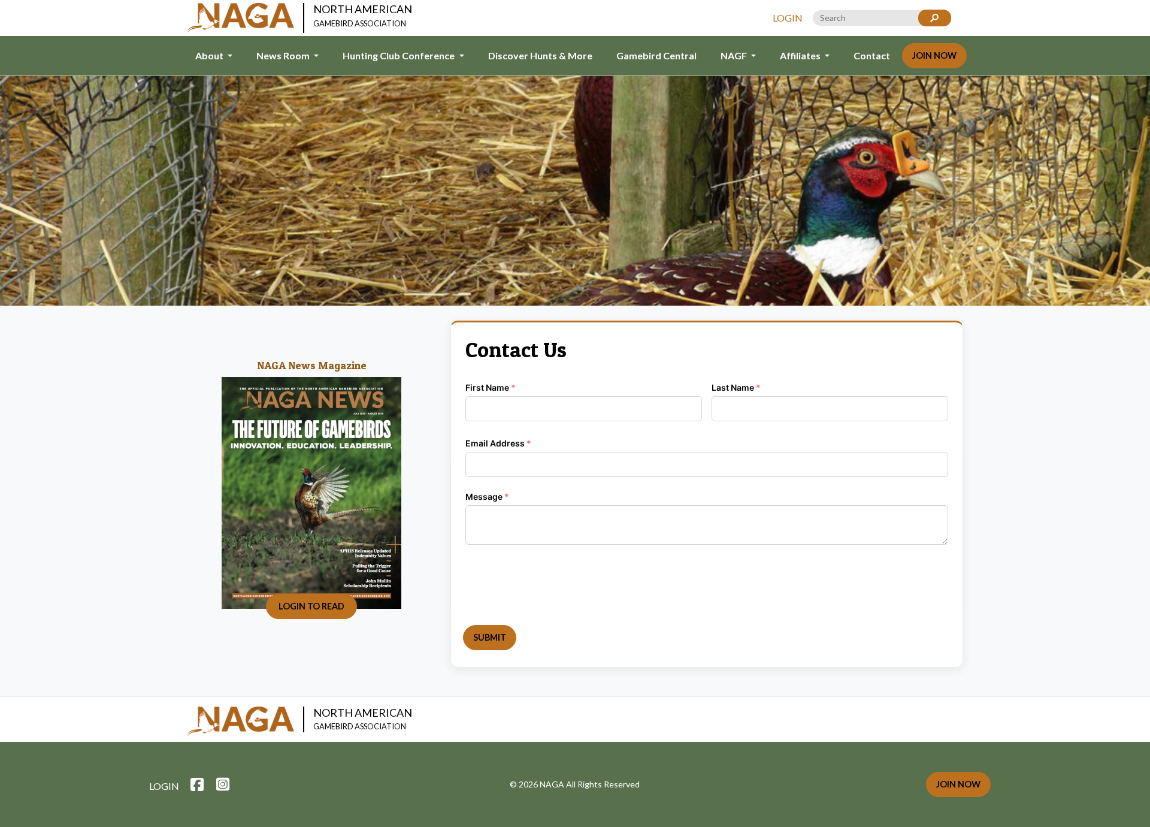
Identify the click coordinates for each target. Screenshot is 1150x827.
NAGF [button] (735, 55)
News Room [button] (283, 55)
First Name (490, 387)
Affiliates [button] (801, 55)
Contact (872, 55)
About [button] (210, 55)
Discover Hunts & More (540, 55)
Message (487, 496)
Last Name (736, 387)
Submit (489, 637)
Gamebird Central (656, 55)
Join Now (934, 55)
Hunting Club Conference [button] (399, 55)
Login (788, 17)
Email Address (498, 443)
